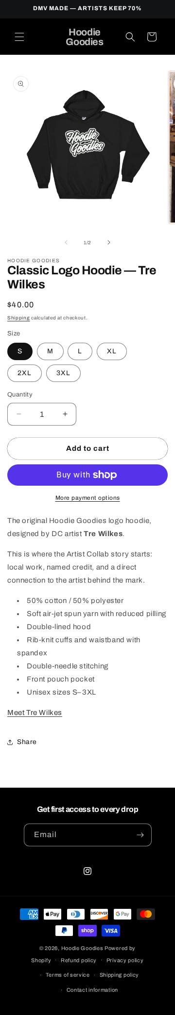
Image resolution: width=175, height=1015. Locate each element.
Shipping (18, 317)
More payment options (87, 497)
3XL (63, 373)
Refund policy (79, 960)
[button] (19, 37)
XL (112, 351)
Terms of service (68, 975)
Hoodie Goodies (82, 948)
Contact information (92, 990)
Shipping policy (120, 975)
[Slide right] (109, 242)
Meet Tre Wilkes (34, 712)
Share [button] (27, 741)
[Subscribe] (140, 835)
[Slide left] (66, 242)
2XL (25, 373)
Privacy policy (125, 960)
